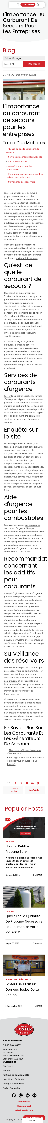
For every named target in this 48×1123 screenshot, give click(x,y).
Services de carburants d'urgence (25, 156)
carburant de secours (27, 258)
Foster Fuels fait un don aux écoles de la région (22, 989)
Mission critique (24, 1110)
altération (9, 606)
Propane (10, 841)
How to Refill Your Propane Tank (20, 849)
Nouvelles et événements (18, 979)
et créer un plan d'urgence (27, 456)
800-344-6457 (13, 1045)
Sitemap (7, 1070)
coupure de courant (21, 212)
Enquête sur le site (17, 161)
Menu (41, 5)
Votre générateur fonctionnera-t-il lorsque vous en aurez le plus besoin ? (25, 761)
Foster (7, 396)
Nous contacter (34, 1117)
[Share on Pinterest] (38, 783)
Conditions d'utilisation (14, 1079)
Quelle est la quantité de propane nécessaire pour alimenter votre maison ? (24, 924)
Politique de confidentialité (16, 1074)
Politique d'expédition (13, 1083)
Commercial (24, 1106)
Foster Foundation (12, 1088)
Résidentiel (24, 1101)
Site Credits (8, 1066)
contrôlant (9, 677)
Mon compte (28, 4)
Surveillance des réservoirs (21, 181)
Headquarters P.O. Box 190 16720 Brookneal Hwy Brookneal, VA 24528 (13, 1054)
